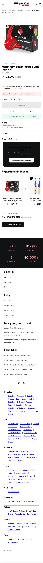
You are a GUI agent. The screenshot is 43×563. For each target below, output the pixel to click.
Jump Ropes (24, 470)
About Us (7, 277)
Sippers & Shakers (26, 476)
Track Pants (20, 514)
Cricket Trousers (14, 436)
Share (32, 111)
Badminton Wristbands (17, 408)
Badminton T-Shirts (16, 402)
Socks (21, 501)
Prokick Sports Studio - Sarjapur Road (17, 355)
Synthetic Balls (14, 455)
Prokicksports (9, 550)
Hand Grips (12, 470)
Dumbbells (12, 476)
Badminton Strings (23, 405)
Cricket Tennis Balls (13, 10)
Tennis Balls (18, 457)
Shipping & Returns (9, 139)
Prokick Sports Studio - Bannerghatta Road (19, 365)
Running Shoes (14, 530)
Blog (5, 287)
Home (4, 10)
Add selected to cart (13, 224)
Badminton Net (21, 411)
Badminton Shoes (15, 524)
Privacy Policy (9, 315)
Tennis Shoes (29, 527)
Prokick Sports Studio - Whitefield (16, 374)
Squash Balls (31, 457)
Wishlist (11, 111)
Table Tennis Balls (15, 461)
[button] (2, 3)
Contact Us (8, 282)
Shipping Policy (9, 306)
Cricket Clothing (14, 433)
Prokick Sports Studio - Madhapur (16, 360)
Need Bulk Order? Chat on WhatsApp (23, 117)
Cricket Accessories (21, 439)
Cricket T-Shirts (30, 433)
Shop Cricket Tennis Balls (21, 160)
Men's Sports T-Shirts (16, 511)
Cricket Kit (27, 430)
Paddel (10, 539)
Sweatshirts (32, 514)
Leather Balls (25, 451)
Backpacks (12, 501)
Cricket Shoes (30, 524)
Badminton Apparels (24, 399)
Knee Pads (30, 501)
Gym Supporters (20, 473)
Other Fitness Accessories (18, 482)
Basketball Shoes (15, 527)
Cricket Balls (25, 424)
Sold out (21, 105)
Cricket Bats (13, 424)
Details (5, 133)
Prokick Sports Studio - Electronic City (18, 370)
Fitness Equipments (26, 479)
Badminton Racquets (16, 396)
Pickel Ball (20, 539)
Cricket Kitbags (26, 427)
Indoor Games (13, 492)
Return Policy (9, 301)
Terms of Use (9, 310)
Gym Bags (12, 479)
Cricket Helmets (14, 430)
